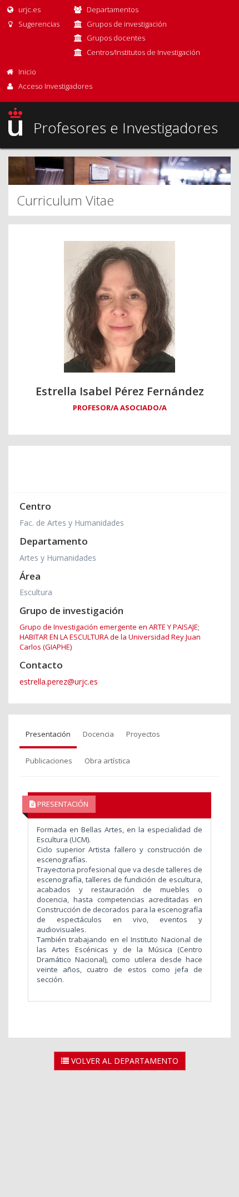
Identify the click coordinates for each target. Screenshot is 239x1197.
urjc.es (29, 9)
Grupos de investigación (127, 24)
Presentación (48, 734)
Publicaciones (49, 761)
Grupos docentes (116, 38)
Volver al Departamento (123, 1060)
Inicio (27, 72)
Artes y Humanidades (57, 557)
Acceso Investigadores (55, 86)
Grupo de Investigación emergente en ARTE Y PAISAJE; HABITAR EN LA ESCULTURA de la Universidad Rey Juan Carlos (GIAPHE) (110, 637)
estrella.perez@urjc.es (58, 681)
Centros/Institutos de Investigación (143, 52)
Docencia (98, 734)
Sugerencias (38, 24)
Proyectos (143, 734)
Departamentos (112, 9)
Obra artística (107, 761)
